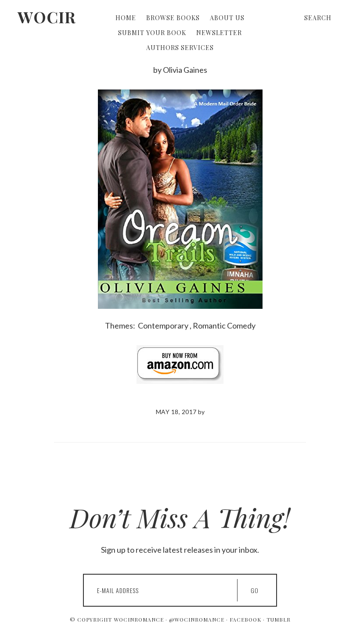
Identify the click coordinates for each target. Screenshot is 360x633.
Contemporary (163, 325)
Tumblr (278, 619)
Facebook (245, 619)
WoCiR (47, 16)
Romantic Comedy (224, 325)
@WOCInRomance (196, 619)
